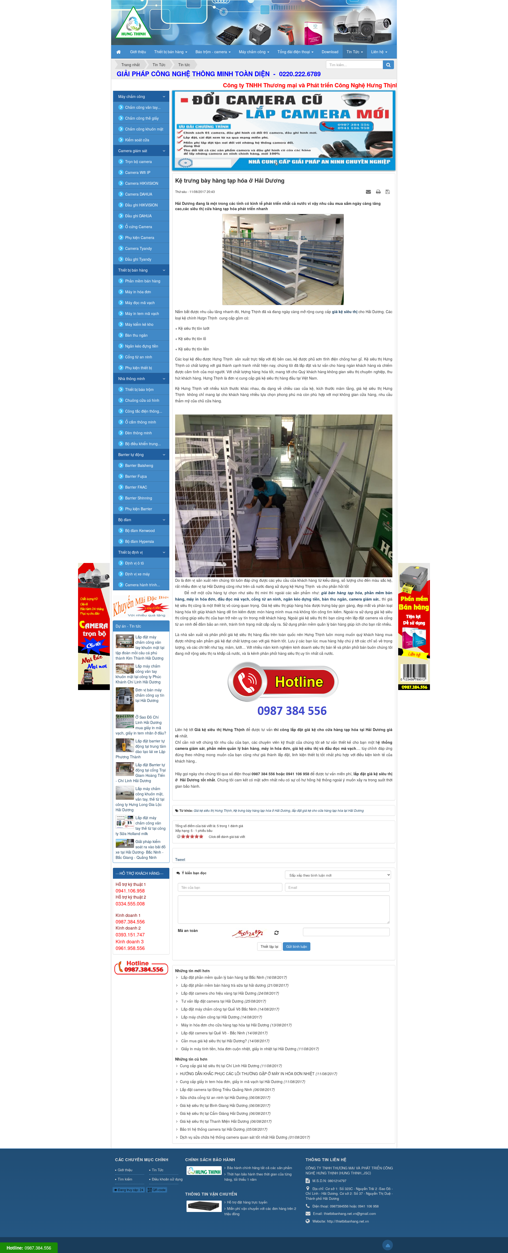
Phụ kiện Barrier (138, 508)
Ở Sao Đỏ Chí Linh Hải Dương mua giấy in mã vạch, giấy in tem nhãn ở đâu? (141, 725)
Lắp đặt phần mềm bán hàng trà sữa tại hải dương (223, 985)
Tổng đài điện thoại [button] (294, 51)
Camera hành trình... (142, 584)
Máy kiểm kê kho (139, 324)
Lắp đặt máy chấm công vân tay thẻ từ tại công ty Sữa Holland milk (141, 825)
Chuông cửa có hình (142, 400)
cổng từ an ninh (266, 599)
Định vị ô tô (134, 563)
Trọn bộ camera (138, 161)
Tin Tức (158, 1169)
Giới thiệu (125, 1169)
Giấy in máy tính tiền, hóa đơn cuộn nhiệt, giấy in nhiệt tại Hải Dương (238, 1048)
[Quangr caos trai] (94, 626)
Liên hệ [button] (378, 51)
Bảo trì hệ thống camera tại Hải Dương (212, 1129)
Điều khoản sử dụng (165, 1179)
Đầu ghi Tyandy (138, 259)
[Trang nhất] (119, 51)
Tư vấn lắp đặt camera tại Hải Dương (212, 1001)
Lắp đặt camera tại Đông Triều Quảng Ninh (216, 1089)
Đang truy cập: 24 (130, 1189)
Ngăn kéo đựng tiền (141, 346)
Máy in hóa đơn (138, 291)
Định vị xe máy (137, 573)
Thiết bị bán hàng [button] (169, 51)
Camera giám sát (132, 150)
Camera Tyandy (138, 248)
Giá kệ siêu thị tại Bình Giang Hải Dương (214, 1105)
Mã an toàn (188, 930)
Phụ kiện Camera (139, 237)
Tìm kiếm (125, 1179)
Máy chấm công (131, 96)
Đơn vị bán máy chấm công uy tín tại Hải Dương (149, 695)
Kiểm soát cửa (137, 139)
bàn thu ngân (334, 599)
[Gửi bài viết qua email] (369, 191)
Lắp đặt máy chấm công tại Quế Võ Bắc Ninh (219, 1009)
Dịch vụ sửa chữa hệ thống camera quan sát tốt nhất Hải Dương (233, 1137)
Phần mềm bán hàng (142, 280)
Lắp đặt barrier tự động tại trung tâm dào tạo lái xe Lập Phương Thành (141, 748)
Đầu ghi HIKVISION (141, 205)
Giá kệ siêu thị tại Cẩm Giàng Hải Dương (214, 1113)
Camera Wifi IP (137, 172)
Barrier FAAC (136, 487)
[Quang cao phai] (414, 626)
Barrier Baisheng (139, 465)
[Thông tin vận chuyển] (205, 1206)
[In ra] (379, 191)
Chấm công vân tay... (143, 107)
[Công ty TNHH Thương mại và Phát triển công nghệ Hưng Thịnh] (133, 22)
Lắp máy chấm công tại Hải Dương (210, 1017)
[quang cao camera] (141, 606)
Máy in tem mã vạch (142, 313)
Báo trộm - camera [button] (212, 51)
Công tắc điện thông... (143, 411)
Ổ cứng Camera (138, 226)
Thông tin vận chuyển (211, 1194)
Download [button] (330, 51)
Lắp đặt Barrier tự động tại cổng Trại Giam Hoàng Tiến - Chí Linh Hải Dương (141, 772)
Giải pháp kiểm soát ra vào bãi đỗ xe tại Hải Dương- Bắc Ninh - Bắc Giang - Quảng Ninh (141, 849)
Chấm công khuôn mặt (144, 129)
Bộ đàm (124, 519)
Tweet (180, 859)
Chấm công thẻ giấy (142, 118)
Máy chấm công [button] (253, 51)
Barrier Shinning (138, 498)
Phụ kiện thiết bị (138, 367)
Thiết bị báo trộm (139, 389)
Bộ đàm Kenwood (140, 530)
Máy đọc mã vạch (140, 302)
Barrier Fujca (136, 476)
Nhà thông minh (131, 378)
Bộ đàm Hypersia (139, 541)
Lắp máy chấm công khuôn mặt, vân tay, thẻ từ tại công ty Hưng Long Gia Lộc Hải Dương (140, 799)
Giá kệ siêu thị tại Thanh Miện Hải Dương (214, 1121)
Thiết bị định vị (130, 552)
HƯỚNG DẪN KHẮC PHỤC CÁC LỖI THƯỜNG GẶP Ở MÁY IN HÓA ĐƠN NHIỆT (247, 1073)
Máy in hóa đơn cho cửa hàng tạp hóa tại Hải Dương (225, 1024)
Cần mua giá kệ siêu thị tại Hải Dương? (214, 1040)
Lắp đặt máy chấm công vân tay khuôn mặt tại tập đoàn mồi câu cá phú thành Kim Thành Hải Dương (140, 647)
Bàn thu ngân (136, 335)
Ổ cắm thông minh (140, 422)
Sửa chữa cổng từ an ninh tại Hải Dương (214, 1097)
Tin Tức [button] (353, 51)
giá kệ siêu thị (344, 311)
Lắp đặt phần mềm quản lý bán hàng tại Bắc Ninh (222, 977)
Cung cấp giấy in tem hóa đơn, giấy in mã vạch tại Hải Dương (231, 1081)
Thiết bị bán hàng (133, 270)
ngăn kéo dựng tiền (301, 599)
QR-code (159, 1189)
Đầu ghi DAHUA (138, 215)
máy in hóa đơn (201, 599)
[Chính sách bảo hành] (205, 1170)
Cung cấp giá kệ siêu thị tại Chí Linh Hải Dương (219, 1065)
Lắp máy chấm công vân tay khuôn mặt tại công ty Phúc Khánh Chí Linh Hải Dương (138, 673)
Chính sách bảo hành (210, 1159)
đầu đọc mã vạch (232, 599)
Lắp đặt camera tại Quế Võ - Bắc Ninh (213, 1032)
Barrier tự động (131, 454)
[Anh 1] (283, 130)
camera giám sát (363, 599)
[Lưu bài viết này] (388, 191)
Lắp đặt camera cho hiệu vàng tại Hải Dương (218, 993)
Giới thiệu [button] (138, 51)
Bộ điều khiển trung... (143, 443)
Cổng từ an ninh (138, 356)
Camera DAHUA (138, 194)
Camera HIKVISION (141, 183)
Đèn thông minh (138, 432)
